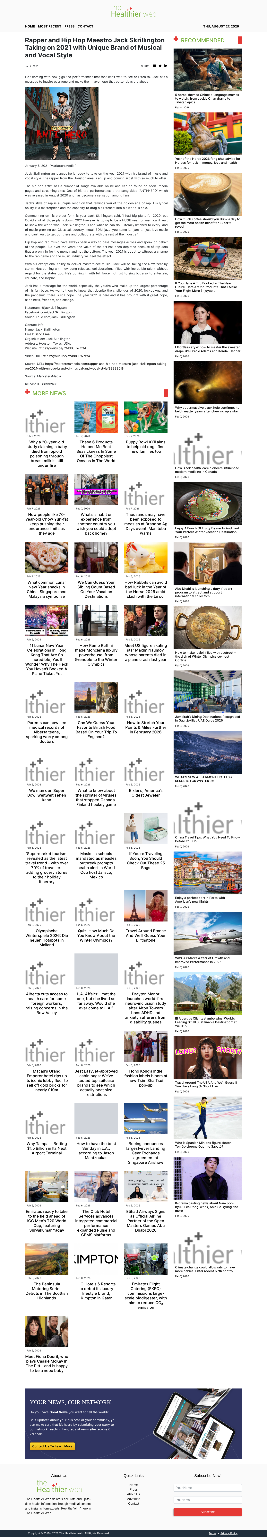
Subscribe (208, 1512)
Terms (212, 1533)
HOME (30, 26)
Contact (133, 1503)
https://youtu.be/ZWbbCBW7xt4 (62, 348)
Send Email (43, 334)
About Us (133, 1494)
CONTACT (85, 26)
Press (134, 1489)
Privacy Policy (228, 1533)
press (69, 26)
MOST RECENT (49, 26)
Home (133, 1485)
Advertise (133, 1499)
